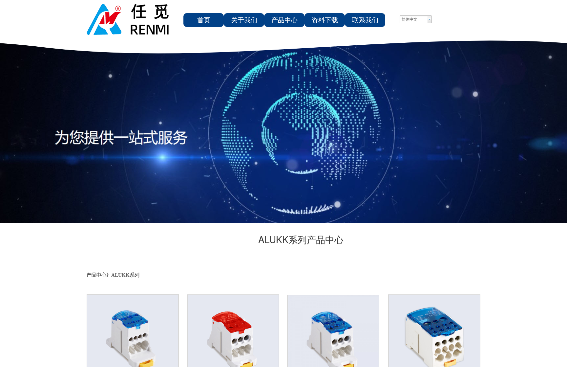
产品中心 (284, 20)
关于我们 (244, 20)
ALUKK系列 (125, 275)
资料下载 (325, 20)
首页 (203, 20)
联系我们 (365, 20)
